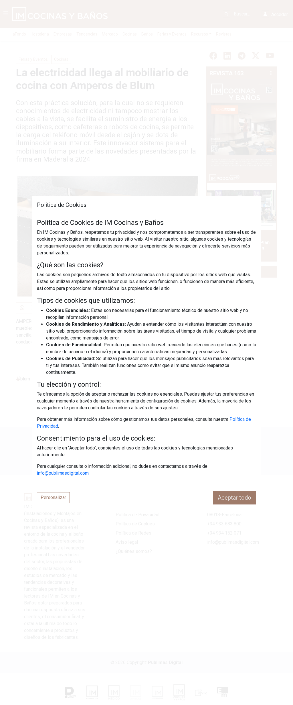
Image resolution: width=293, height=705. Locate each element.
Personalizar (53, 497)
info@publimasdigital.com (63, 473)
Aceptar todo (234, 497)
